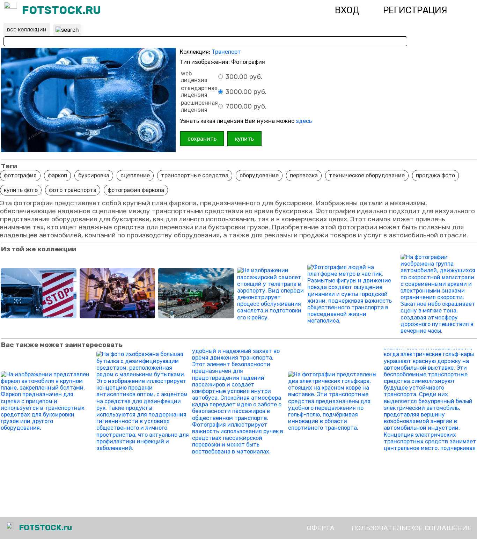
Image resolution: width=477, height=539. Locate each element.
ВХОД (347, 10)
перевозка (304, 175)
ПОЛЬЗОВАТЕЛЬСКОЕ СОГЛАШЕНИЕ (411, 528)
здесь (304, 121)
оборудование (259, 175)
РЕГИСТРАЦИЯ (415, 10)
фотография (20, 175)
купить (244, 138)
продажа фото (435, 175)
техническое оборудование (367, 175)
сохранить (202, 138)
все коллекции (26, 29)
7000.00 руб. (245, 106)
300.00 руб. (243, 77)
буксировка (93, 175)
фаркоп (57, 175)
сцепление (135, 175)
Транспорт (226, 52)
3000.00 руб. (245, 92)
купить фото (21, 190)
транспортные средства (194, 175)
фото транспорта (72, 190)
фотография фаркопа (136, 190)
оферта (321, 528)
